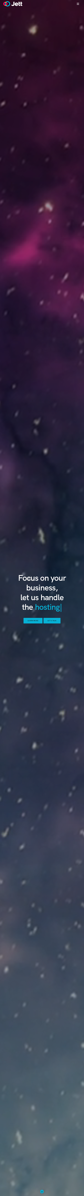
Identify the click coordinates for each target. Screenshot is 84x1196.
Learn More (33, 620)
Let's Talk (51, 620)
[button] (78, 4)
